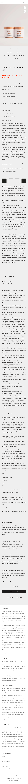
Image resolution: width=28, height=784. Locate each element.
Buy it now (14, 591)
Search (3, 756)
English (13, 775)
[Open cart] (26, 2)
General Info (5, 766)
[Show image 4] (15, 48)
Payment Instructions (7, 769)
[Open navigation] (2, 2)
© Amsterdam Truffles (14, 778)
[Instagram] (5, 653)
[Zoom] (25, 7)
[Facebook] (2, 653)
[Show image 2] (12, 48)
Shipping (4, 764)
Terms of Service (5, 761)
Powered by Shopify (14, 780)
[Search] (23, 2)
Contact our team (6, 759)
